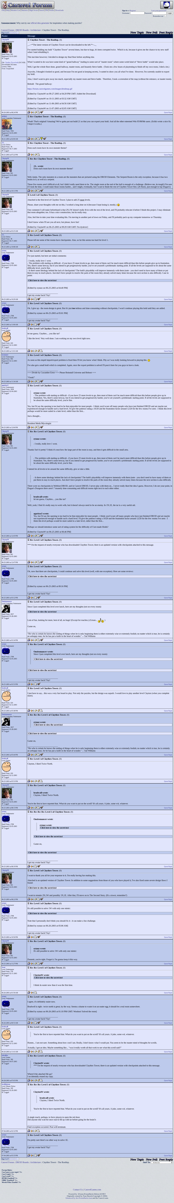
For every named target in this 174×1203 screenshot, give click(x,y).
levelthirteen (6, 1084)
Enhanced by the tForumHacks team (79, 1198)
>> (17, 33)
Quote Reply (168, 112)
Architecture (35, 30)
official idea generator (40, 23)
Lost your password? (159, 11)
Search (41, 10)
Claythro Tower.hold (11, 62)
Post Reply (166, 32)
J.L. (3, 143)
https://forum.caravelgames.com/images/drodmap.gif (49, 89)
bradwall (5, 328)
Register (133, 11)
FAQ (3, 10)
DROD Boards (22, 30)
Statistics (24, 10)
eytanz (4, 251)
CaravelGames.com (92, 1189)
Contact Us (78, 1189)
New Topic (137, 32)
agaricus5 (5, 385)
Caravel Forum (7, 30)
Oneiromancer (7, 601)
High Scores (33, 10)
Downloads (59, 10)
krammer (5, 355)
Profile (51, 10)
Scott (3, 967)
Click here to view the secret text (42, 280)
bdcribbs (5, 1055)
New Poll (151, 32)
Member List (15, 10)
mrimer (4, 116)
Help (8, 10)
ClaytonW (5, 39)
